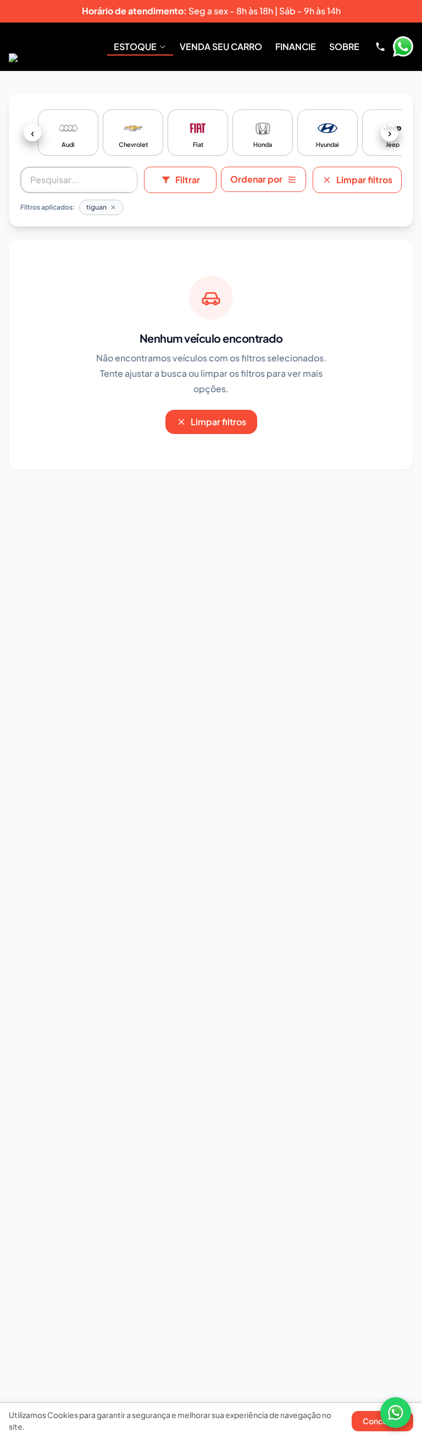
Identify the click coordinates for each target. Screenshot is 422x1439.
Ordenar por (256, 179)
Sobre (344, 46)
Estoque (135, 46)
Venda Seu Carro (221, 46)
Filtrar (187, 179)
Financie (295, 46)
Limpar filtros (364, 179)
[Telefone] (380, 46)
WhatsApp (402, 47)
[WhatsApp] (395, 1412)
